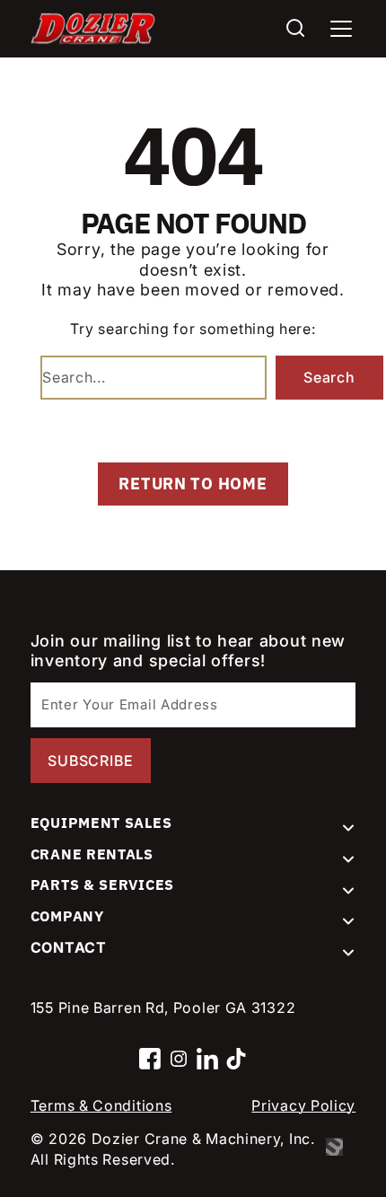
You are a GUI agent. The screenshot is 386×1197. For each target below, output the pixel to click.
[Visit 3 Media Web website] (340, 1149)
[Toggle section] (348, 828)
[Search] (295, 28)
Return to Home (192, 483)
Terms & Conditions (101, 1105)
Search (329, 377)
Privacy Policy (303, 1105)
